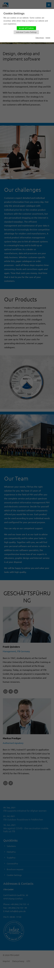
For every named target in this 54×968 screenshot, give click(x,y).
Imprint (48, 37)
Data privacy (40, 37)
